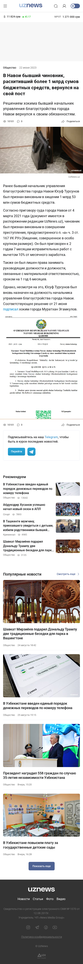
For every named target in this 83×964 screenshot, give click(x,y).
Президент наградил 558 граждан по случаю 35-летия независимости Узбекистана (39, 775)
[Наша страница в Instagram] (28, 927)
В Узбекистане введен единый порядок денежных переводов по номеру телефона (37, 705)
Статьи (38, 899)
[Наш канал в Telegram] (37, 927)
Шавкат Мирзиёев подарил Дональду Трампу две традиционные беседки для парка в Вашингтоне (40, 633)
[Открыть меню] (5, 6)
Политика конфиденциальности (41, 936)
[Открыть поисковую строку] (56, 6)
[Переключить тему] (75, 6)
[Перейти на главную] (30, 5)
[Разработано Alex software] (41, 956)
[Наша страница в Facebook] (46, 927)
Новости (24, 899)
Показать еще (41, 866)
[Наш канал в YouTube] (55, 927)
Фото (49, 899)
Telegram (51, 437)
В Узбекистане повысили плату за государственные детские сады (30, 845)
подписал (10, 309)
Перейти (16, 451)
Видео (61, 899)
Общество (9, 67)
